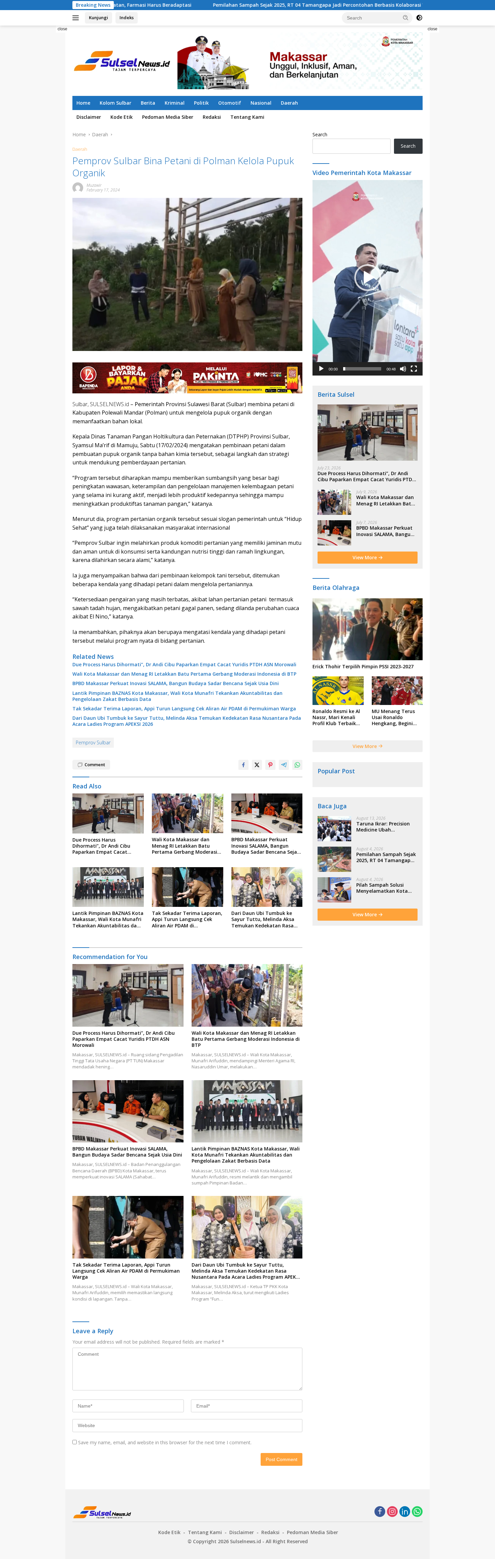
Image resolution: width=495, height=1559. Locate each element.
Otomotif (229, 103)
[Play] (321, 368)
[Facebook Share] (243, 765)
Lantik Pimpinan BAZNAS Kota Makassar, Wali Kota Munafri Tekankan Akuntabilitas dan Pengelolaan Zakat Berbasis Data (177, 696)
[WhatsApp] (417, 1512)
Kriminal (175, 103)
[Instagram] (392, 1512)
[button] (405, 17)
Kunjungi (98, 17)
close (62, 29)
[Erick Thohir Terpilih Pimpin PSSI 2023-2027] (367, 629)
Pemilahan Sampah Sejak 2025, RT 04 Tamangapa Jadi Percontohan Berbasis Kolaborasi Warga (249, 5)
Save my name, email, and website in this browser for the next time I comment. (165, 1442)
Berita (148, 103)
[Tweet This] (257, 765)
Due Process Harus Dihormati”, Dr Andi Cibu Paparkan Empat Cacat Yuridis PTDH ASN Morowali (184, 665)
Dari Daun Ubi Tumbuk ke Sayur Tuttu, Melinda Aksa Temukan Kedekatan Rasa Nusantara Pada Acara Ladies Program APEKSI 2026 (186, 721)
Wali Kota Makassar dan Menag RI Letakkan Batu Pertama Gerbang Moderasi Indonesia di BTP (184, 674)
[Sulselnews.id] (122, 60)
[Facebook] (379, 1512)
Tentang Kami (247, 117)
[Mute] (403, 368)
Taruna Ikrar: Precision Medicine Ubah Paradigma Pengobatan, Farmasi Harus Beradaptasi (385, 827)
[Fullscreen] (413, 368)
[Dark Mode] (419, 18)
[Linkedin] (404, 1512)
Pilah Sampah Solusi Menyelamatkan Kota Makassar (382, 888)
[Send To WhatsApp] (297, 765)
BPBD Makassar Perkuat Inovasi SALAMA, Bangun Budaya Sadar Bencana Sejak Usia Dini (175, 683)
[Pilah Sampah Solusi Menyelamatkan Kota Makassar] (334, 889)
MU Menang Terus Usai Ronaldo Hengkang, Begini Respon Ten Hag (393, 717)
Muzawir (94, 185)
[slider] (362, 368)
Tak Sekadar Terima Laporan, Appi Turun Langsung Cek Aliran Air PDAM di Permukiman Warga (184, 709)
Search (319, 134)
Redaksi (212, 117)
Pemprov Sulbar (93, 742)
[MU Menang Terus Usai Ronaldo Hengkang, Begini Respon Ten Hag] (397, 690)
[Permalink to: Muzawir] (77, 187)
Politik (201, 103)
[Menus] (76, 18)
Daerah (289, 103)
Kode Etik (121, 117)
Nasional (261, 103)
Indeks (127, 17)
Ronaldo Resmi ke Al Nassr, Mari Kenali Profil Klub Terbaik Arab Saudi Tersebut (336, 717)
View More (365, 557)
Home (83, 103)
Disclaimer (88, 117)
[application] (367, 278)
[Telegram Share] (284, 765)
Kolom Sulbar (115, 103)
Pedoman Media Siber (167, 117)
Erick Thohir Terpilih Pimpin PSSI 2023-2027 (363, 667)
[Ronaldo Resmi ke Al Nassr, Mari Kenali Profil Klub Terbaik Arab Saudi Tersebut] (337, 690)
